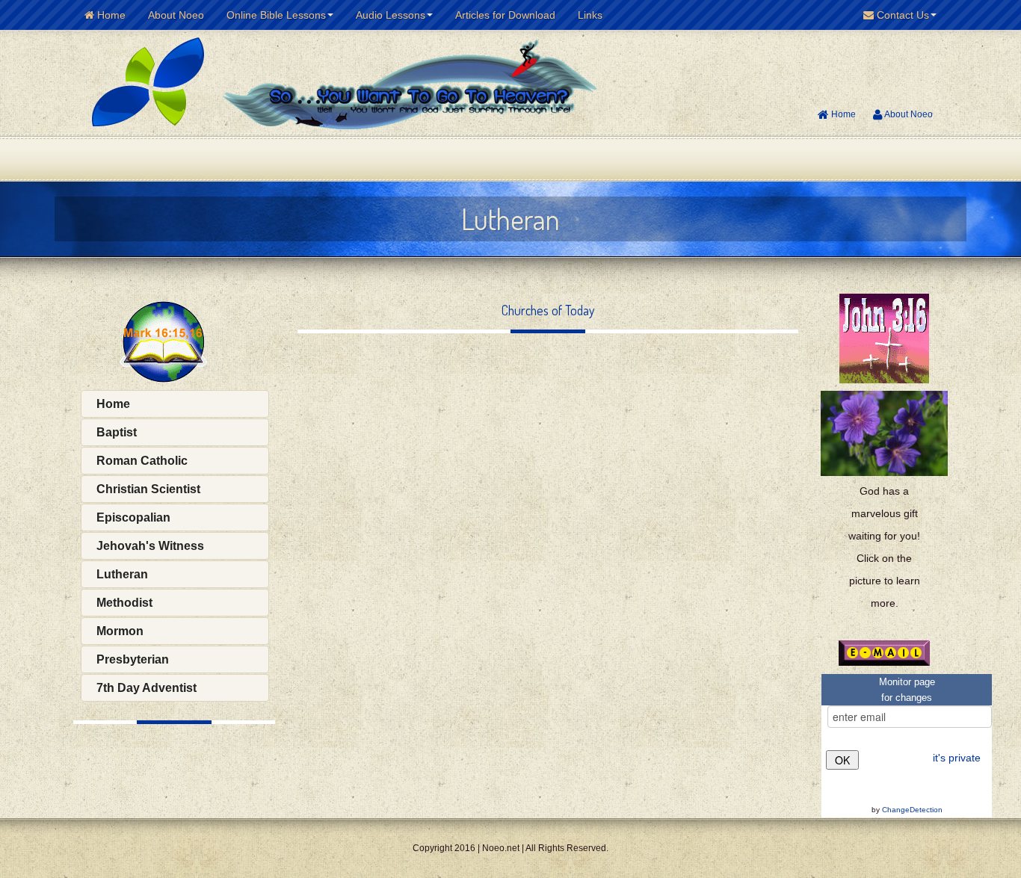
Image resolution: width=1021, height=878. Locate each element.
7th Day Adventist (146, 687)
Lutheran (122, 574)
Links (590, 15)
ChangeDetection (912, 810)
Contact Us (901, 15)
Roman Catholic (142, 460)
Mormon (120, 631)
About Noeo (176, 15)
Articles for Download (505, 15)
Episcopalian (133, 517)
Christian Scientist (148, 489)
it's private (957, 758)
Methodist (124, 602)
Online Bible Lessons (276, 15)
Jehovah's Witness (150, 546)
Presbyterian (132, 659)
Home (110, 15)
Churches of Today (548, 310)
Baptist (116, 432)
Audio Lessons (390, 15)
